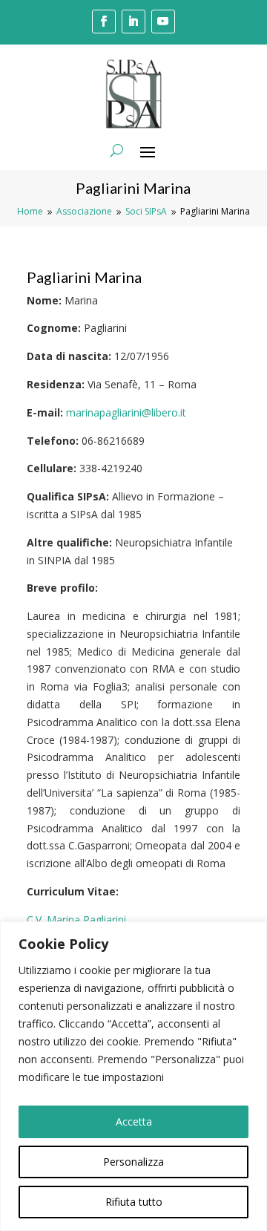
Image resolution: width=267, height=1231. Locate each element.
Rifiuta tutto (133, 1202)
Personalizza (133, 1162)
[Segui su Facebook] (104, 21)
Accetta (134, 1121)
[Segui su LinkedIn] (133, 21)
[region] (133, 1076)
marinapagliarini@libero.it (126, 412)
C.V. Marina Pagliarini (76, 919)
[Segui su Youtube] (163, 21)
